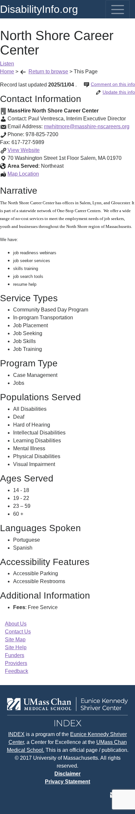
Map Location (23, 174)
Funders (14, 655)
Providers (16, 663)
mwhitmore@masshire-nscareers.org (86, 126)
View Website (24, 150)
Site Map (15, 639)
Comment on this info (113, 84)
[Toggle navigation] (118, 9)
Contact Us (18, 631)
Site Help (16, 647)
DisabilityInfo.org (39, 9)
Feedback (16, 671)
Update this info (119, 92)
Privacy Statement (67, 781)
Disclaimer (67, 774)
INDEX (16, 734)
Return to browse (48, 71)
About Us (16, 624)
